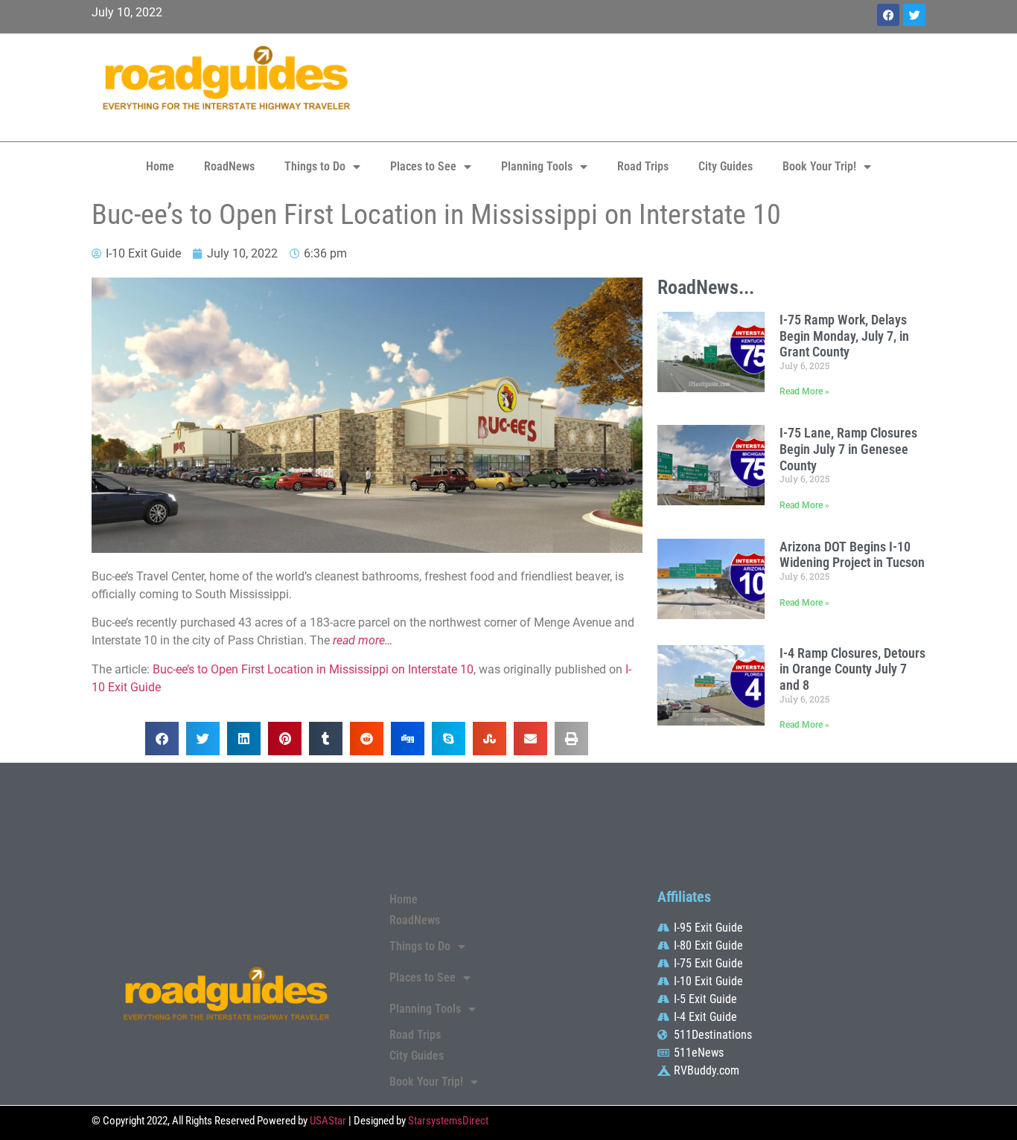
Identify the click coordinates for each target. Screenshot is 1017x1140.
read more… (362, 640)
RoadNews (229, 166)
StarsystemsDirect (448, 1120)
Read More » (804, 391)
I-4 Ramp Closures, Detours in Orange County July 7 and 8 (852, 669)
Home (160, 166)
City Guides (725, 166)
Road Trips (643, 166)
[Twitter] (914, 15)
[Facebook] (888, 15)
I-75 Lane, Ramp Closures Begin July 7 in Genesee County (848, 449)
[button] (162, 738)
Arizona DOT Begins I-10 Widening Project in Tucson (852, 555)
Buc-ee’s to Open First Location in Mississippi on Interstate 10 (313, 669)
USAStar (328, 1120)
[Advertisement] (649, 85)
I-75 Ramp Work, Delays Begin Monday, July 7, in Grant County (844, 335)
